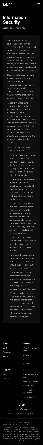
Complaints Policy (30, 397)
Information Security (31, 381)
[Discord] (25, 409)
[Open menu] (38, 4)
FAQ (4, 374)
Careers (26, 363)
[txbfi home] (7, 4)
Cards (5, 348)
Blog (25, 359)
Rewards (6, 356)
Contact (6, 379)
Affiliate (26, 355)
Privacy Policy (29, 386)
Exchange (7, 352)
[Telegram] (21, 409)
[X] (17, 409)
